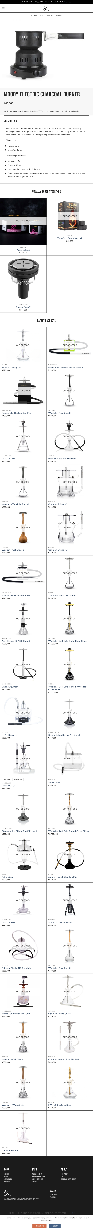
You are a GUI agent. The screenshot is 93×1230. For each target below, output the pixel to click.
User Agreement (37, 1179)
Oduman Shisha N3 (58, 550)
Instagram (53, 1195)
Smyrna (59, 15)
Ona (42, 15)
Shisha (6, 1177)
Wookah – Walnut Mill (13, 1105)
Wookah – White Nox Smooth (63, 595)
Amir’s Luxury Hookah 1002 (16, 1013)
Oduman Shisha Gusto (59, 1013)
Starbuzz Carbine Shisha (60, 922)
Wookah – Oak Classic (13, 550)
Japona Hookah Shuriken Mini (62, 877)
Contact (35, 1182)
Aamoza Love (23, 250)
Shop (6, 1169)
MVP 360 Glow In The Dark (62, 458)
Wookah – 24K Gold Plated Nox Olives (67, 641)
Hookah (34, 15)
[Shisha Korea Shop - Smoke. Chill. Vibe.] (46, 8)
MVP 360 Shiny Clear (12, 367)
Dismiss (67, 2)
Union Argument (10, 686)
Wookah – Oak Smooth (59, 968)
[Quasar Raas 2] (23, 278)
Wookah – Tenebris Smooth (15, 504)
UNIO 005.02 (8, 922)
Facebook (53, 1197)
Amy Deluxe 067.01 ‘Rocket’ (16, 641)
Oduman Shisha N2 (58, 504)
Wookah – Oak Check (12, 1059)
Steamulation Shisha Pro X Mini (64, 735)
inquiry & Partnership (68, 1179)
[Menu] (3, 8)
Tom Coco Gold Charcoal (69, 238)
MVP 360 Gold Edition (59, 1105)
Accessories (8, 1179)
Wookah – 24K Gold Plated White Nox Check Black (67, 688)
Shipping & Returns (38, 1177)
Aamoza (50, 15)
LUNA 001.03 (9, 785)
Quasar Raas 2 (23, 307)
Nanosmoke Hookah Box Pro (16, 595)
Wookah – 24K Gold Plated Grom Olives (68, 831)
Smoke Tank (54, 782)
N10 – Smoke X (9, 735)
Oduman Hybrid (10, 1150)
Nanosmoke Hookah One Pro (16, 413)
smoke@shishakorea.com (75, 1213)
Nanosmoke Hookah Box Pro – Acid (66, 367)
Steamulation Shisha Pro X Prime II (19, 831)
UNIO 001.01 (8, 458)
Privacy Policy (37, 1174)
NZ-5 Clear (7, 877)
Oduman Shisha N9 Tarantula (16, 968)
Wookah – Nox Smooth (59, 413)
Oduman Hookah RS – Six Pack (63, 1059)
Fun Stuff (7, 1182)
